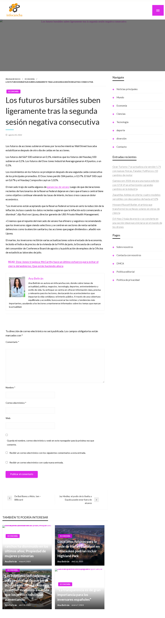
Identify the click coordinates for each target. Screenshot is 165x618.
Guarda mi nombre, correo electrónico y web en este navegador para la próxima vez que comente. (50, 442)
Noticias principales (127, 89)
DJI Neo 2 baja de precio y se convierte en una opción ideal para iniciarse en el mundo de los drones (137, 222)
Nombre (10, 387)
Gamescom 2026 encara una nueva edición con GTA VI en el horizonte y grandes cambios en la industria (135, 184)
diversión (121, 138)
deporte (120, 130)
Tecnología (122, 122)
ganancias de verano (58, 186)
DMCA (120, 263)
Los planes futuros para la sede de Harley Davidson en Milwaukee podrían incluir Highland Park (78, 548)
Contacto (121, 146)
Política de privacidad (128, 279)
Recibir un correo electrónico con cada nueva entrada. (36, 462)
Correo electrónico (16, 402)
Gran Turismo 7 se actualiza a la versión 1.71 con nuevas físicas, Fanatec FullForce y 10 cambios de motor (136, 170)
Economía (29, 79)
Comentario (12, 342)
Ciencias (121, 113)
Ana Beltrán (11, 561)
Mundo (120, 97)
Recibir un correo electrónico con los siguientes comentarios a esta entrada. (48, 452)
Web (8, 418)
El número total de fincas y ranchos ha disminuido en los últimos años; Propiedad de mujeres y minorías (26, 548)
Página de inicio (13, 79)
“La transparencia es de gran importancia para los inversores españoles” (79, 594)
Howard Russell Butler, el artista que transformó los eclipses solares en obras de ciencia (136, 208)
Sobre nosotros (124, 246)
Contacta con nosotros (128, 255)
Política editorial (125, 271)
